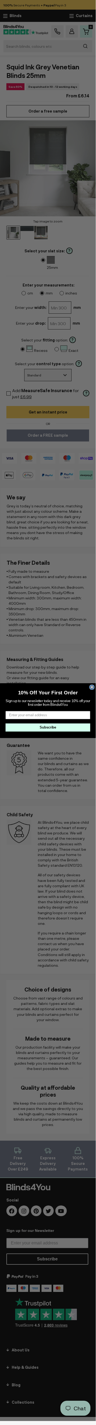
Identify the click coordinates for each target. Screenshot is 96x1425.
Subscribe (48, 727)
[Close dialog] (92, 687)
